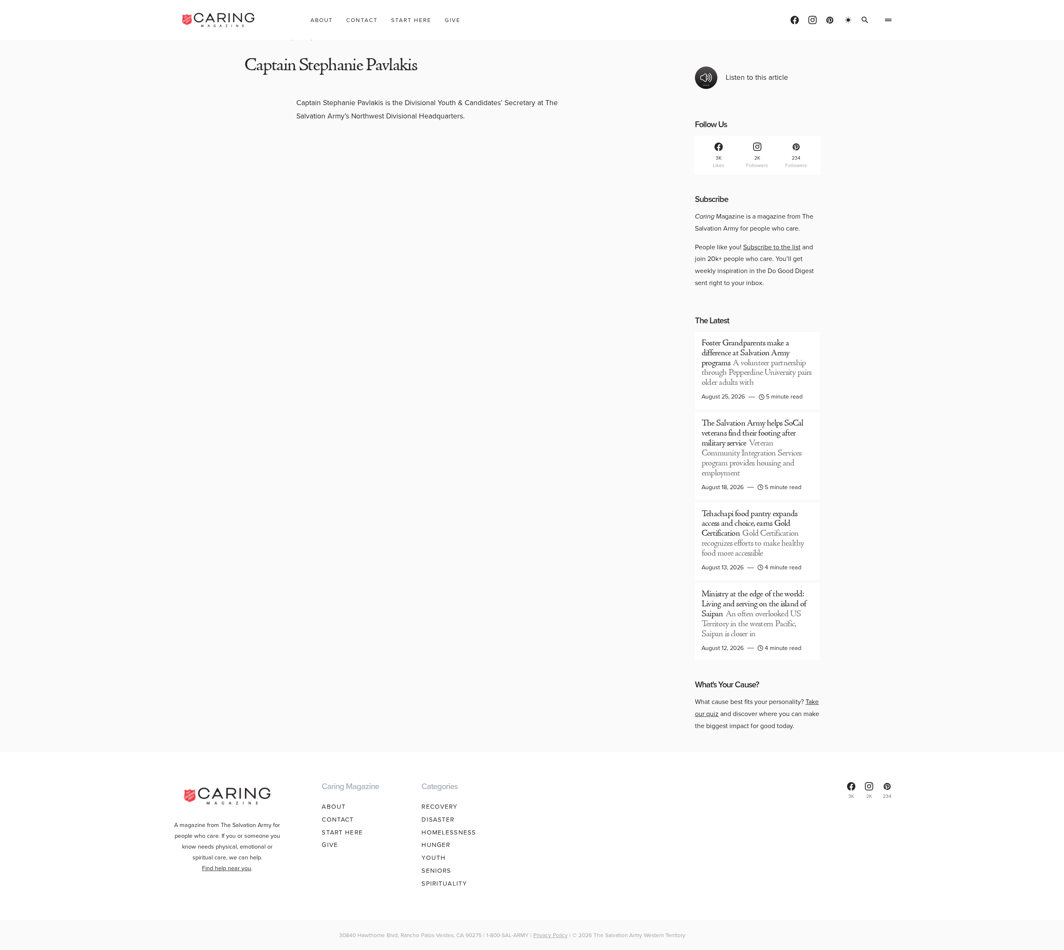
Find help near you (226, 868)
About (334, 806)
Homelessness (448, 832)
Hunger (435, 844)
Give (330, 844)
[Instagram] (812, 20)
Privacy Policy (550, 935)
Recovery (439, 806)
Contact (338, 819)
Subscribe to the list (771, 247)
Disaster (437, 819)
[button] (848, 20)
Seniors (436, 870)
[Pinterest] (829, 20)
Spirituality (444, 883)
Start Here (342, 832)
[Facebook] (795, 20)
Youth (433, 857)
